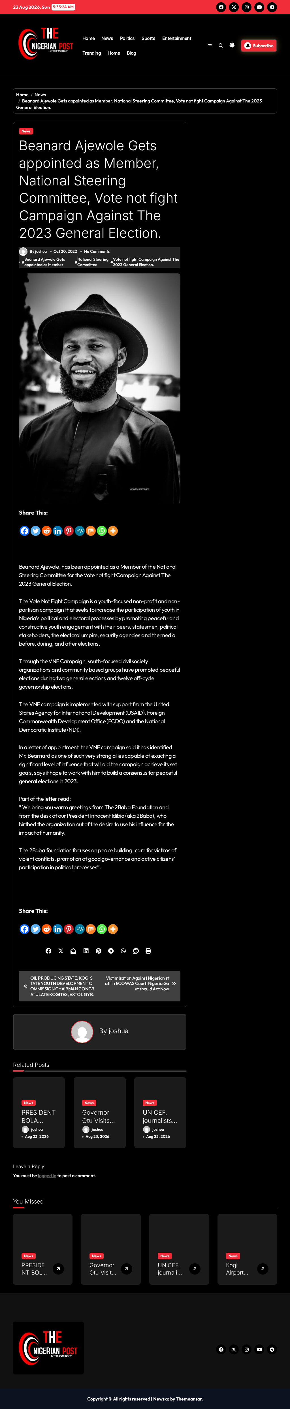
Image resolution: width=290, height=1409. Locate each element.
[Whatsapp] (102, 527)
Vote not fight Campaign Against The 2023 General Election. (146, 262)
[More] (113, 527)
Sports (148, 38)
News (107, 38)
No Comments (97, 251)
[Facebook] (24, 527)
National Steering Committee (92, 262)
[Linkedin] (58, 527)
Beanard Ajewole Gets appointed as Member (44, 262)
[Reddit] (47, 527)
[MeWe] (80, 527)
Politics (127, 38)
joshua (119, 1031)
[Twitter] (35, 527)
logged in (47, 1175)
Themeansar (189, 1399)
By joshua (38, 251)
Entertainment (176, 38)
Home (88, 38)
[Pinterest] (69, 527)
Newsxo (161, 1399)
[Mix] (91, 527)
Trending (91, 53)
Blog (131, 53)
